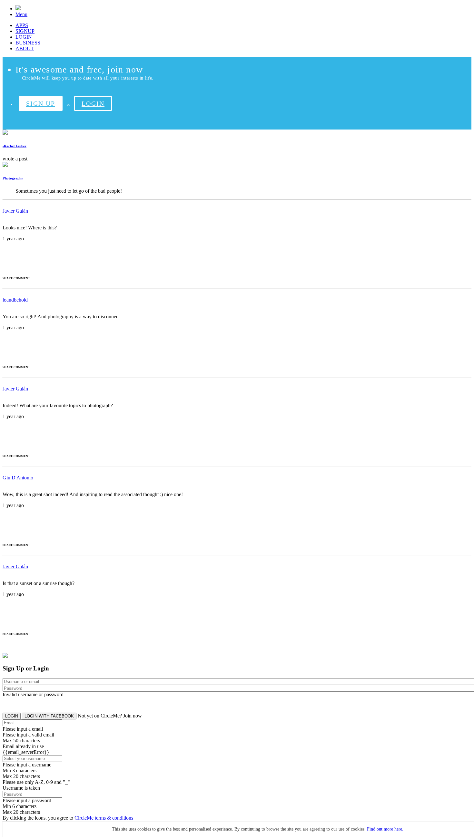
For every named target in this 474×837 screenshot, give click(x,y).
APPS (21, 25)
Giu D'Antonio (18, 477)
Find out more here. (385, 829)
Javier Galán (15, 211)
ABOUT (24, 48)
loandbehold (15, 300)
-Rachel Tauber (14, 146)
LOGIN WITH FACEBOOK (49, 716)
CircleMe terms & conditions (103, 818)
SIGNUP (25, 31)
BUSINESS (27, 42)
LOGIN (23, 37)
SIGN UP (40, 103)
